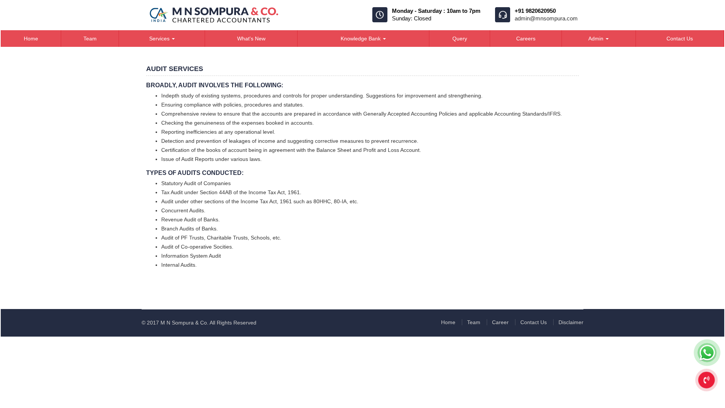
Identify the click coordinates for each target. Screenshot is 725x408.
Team (90, 39)
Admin (596, 39)
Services (160, 39)
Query (459, 39)
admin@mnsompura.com (546, 18)
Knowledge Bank (361, 39)
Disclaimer (570, 322)
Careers (525, 39)
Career (500, 322)
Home (31, 39)
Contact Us (679, 39)
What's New (251, 39)
